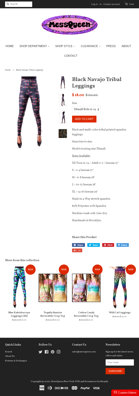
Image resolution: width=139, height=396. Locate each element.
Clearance (90, 46)
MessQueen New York (62, 381)
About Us (10, 356)
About (126, 46)
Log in (94, 4)
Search (8, 351)
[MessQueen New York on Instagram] (58, 352)
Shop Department (33, 46)
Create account (111, 4)
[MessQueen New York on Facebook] (46, 352)
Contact (70, 55)
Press (111, 46)
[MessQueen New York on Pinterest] (52, 352)
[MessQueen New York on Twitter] (40, 352)
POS (77, 381)
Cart (131, 4)
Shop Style (64, 46)
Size (74, 103)
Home (10, 46)
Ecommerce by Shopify (96, 381)
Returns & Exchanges (16, 360)
